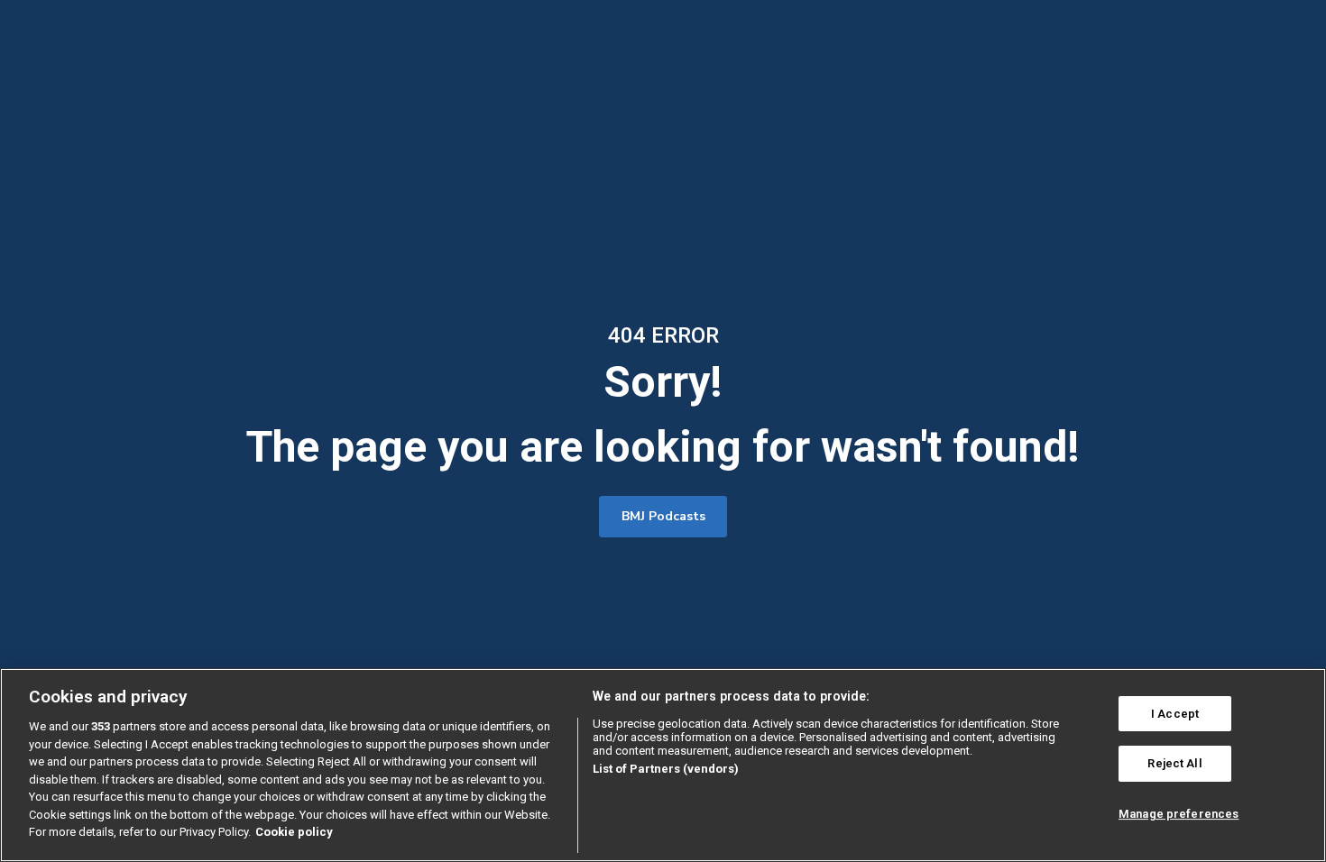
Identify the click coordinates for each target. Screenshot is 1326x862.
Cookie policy (294, 832)
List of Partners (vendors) (666, 768)
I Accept (1175, 713)
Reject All (1174, 763)
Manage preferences (1179, 814)
